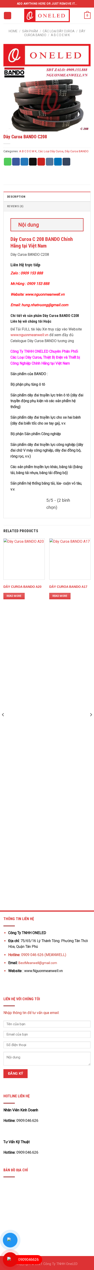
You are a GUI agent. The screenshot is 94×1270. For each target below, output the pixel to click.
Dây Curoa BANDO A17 (68, 587)
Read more (14, 595)
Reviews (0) (15, 206)
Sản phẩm (30, 31)
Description (16, 196)
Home (13, 31)
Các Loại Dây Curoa (59, 31)
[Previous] (3, 724)
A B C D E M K (60, 35)
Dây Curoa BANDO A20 (22, 587)
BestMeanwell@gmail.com (37, 963)
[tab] (47, 196)
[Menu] (7, 15)
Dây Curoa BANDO (77, 151)
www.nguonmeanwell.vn (29, 335)
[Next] (91, 724)
